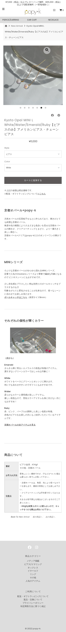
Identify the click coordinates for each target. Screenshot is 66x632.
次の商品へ (50, 516)
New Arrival (17, 25)
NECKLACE (53, 19)
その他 (33, 577)
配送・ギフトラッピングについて (33, 596)
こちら (42, 193)
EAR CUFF (32, 19)
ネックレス (33, 567)
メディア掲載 (33, 560)
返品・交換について (33, 599)
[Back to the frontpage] (6, 25)
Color (7, 161)
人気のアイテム (33, 580)
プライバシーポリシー (33, 602)
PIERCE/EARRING (10, 19)
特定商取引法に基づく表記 (33, 606)
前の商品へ (37, 516)
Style (6, 147)
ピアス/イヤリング (33, 564)
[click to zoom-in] (46, 50)
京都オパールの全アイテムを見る (20, 424)
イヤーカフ (33, 570)
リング (33, 574)
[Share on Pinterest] (59, 115)
